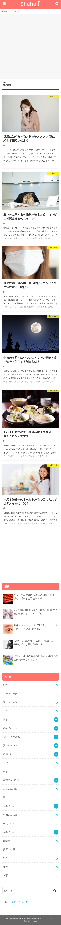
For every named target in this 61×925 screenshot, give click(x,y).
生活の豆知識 (10, 814)
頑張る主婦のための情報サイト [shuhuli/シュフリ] (36, 918)
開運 (5, 866)
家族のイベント (11, 780)
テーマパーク (10, 693)
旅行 (5, 797)
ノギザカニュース (18, 902)
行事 (5, 858)
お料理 (6, 684)
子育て (6, 762)
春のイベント (10, 806)
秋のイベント (10, 832)
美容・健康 (9, 849)
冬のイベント (10, 728)
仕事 (5, 719)
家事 (5, 771)
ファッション (10, 702)
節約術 (6, 840)
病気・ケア (9, 823)
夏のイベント (10, 745)
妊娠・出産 (9, 754)
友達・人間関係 (11, 736)
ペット (6, 710)
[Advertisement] (30, 45)
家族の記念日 (10, 788)
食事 (5, 875)
